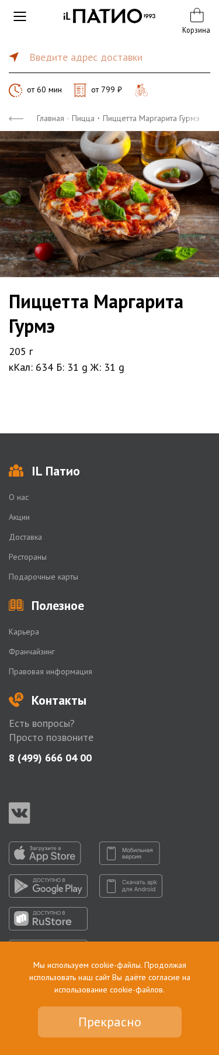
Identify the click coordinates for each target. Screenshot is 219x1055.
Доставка (25, 537)
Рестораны (28, 556)
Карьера (24, 631)
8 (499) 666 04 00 (50, 757)
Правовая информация (50, 671)
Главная (50, 118)
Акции (19, 517)
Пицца (83, 118)
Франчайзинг (32, 651)
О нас (19, 497)
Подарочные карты (43, 576)
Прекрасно (109, 1021)
